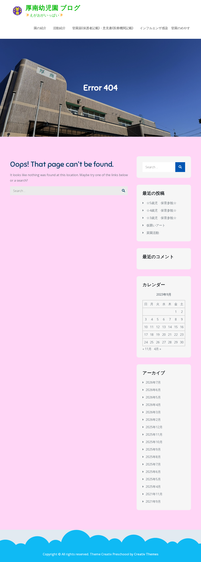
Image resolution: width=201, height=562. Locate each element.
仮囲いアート (155, 225)
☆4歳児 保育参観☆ (161, 210)
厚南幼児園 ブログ (53, 8)
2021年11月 (154, 494)
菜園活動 (152, 233)
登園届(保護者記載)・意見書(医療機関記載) (102, 28)
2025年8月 (153, 457)
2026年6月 (153, 390)
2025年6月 (153, 472)
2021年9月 (153, 501)
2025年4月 (153, 486)
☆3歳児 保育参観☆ (161, 218)
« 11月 (147, 349)
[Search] (123, 190)
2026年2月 (153, 419)
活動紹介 (59, 28)
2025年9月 (153, 449)
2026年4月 (153, 405)
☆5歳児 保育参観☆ (161, 203)
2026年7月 (153, 382)
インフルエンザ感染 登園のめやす (165, 28)
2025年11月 (154, 434)
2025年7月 (153, 464)
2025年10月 (154, 442)
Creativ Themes (146, 554)
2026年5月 (153, 397)
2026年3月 (153, 412)
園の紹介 (40, 28)
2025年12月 (154, 427)
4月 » (157, 349)
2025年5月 (153, 479)
